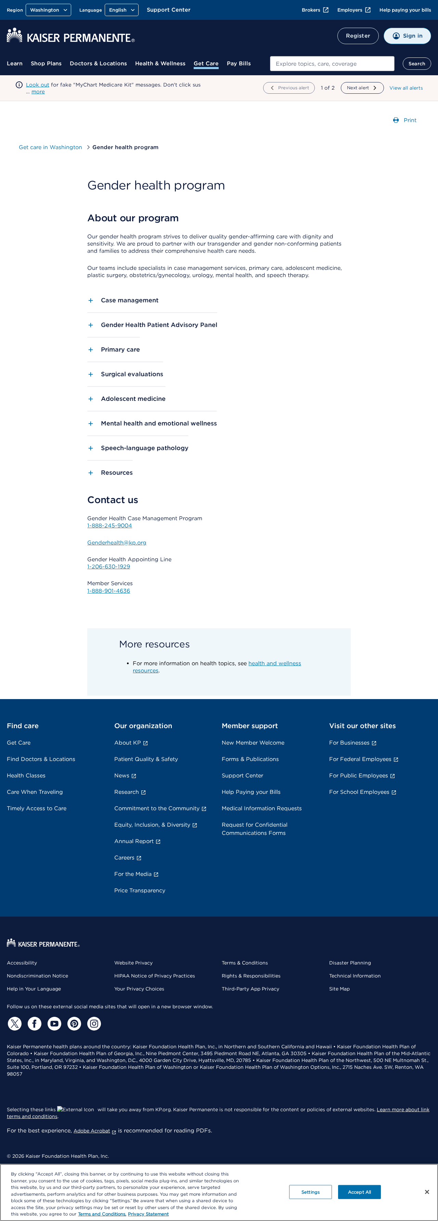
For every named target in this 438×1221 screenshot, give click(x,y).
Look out (37, 85)
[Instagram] (93, 1023)
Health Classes (26, 775)
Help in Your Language (34, 989)
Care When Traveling (35, 792)
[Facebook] (33, 1023)
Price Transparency (139, 890)
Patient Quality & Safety (146, 759)
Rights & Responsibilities (251, 976)
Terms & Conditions (245, 963)
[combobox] (332, 63)
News (121, 775)
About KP (127, 742)
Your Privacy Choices (139, 989)
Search (417, 63)
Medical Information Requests (262, 808)
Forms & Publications (250, 759)
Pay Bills (239, 63)
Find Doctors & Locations (41, 759)
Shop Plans (46, 63)
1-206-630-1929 (108, 566)
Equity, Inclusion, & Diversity (152, 825)
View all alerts (406, 88)
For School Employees (359, 792)
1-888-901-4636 (108, 591)
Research (126, 792)
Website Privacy (133, 963)
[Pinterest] (73, 1023)
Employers (349, 10)
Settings (310, 1191)
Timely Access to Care (36, 808)
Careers (124, 857)
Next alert (358, 87)
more (38, 92)
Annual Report (134, 841)
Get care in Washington (51, 147)
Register (358, 35)
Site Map (339, 989)
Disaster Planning (350, 963)
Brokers (311, 10)
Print (409, 120)
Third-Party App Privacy (250, 989)
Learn (15, 63)
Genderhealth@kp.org (116, 542)
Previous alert (293, 87)
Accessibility (22, 963)
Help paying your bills (405, 10)
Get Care (206, 63)
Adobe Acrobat (92, 1130)
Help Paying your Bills (251, 792)
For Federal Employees (360, 759)
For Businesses (349, 742)
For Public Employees (358, 775)
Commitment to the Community (156, 808)
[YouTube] (53, 1023)
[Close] (427, 1191)
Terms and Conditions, (102, 1214)
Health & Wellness (160, 63)
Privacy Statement (148, 1214)
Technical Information (355, 976)
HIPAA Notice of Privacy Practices (154, 976)
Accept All (359, 1191)
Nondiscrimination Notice (37, 976)
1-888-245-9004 (109, 525)
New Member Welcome (253, 742)
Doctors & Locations (98, 63)
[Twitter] (14, 1023)
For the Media (133, 874)
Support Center (169, 9)
